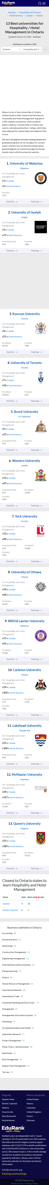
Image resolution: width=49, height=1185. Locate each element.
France (30, 1116)
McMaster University (24, 774)
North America (16, 15)
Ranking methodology (14, 1173)
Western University (24, 461)
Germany (31, 1120)
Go (45, 49)
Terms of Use (17, 1183)
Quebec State (8, 1099)
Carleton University (24, 670)
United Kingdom (34, 1112)
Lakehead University (24, 725)
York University (24, 516)
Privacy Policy (31, 1183)
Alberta (5, 1107)
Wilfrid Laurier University (24, 621)
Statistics (11, 201)
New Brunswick (9, 1116)
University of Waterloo (25, 163)
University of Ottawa (24, 572)
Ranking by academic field (24, 44)
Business (12, 12)
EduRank (37, 36)
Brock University (24, 411)
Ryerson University (24, 314)
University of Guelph (24, 212)
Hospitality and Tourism (30, 12)
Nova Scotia (7, 1112)
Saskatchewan (8, 1120)
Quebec (6, 903)
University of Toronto (24, 363)
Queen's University (24, 823)
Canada (29, 15)
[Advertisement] (24, 83)
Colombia (31, 1107)
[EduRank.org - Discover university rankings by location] (8, 3)
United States (33, 1099)
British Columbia (10, 910)
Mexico (30, 1103)
